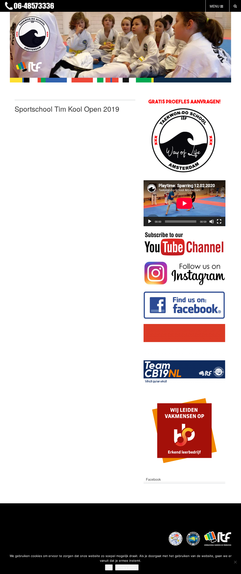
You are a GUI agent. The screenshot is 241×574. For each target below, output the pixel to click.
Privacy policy (127, 567)
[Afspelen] (149, 221)
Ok (109, 567)
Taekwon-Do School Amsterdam (103, 6)
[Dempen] (211, 221)
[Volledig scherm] (219, 221)
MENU (215, 6)
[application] (184, 203)
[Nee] (235, 562)
